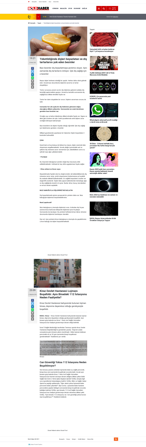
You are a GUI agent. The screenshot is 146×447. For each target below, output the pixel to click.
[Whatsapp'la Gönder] (32, 77)
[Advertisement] (57, 239)
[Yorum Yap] (32, 87)
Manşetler (34, 1)
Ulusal (49, 255)
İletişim (74, 439)
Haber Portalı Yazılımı (36, 444)
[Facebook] (32, 68)
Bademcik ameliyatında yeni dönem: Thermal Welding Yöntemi (68, 17)
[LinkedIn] (32, 74)
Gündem (55, 8)
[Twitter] (32, 71)
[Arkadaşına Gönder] (32, 81)
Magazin (63, 8)
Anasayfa (61, 439)
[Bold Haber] (38, 8)
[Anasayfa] (29, 1)
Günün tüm (112, 17)
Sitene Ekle (56, 1)
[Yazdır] (32, 84)
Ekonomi (77, 8)
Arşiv (50, 1)
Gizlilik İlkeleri (81, 439)
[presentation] (34, 17)
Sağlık (84, 8)
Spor (70, 8)
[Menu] (98, 8)
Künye (68, 439)
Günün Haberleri (43, 1)
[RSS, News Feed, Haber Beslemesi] (116, 439)
